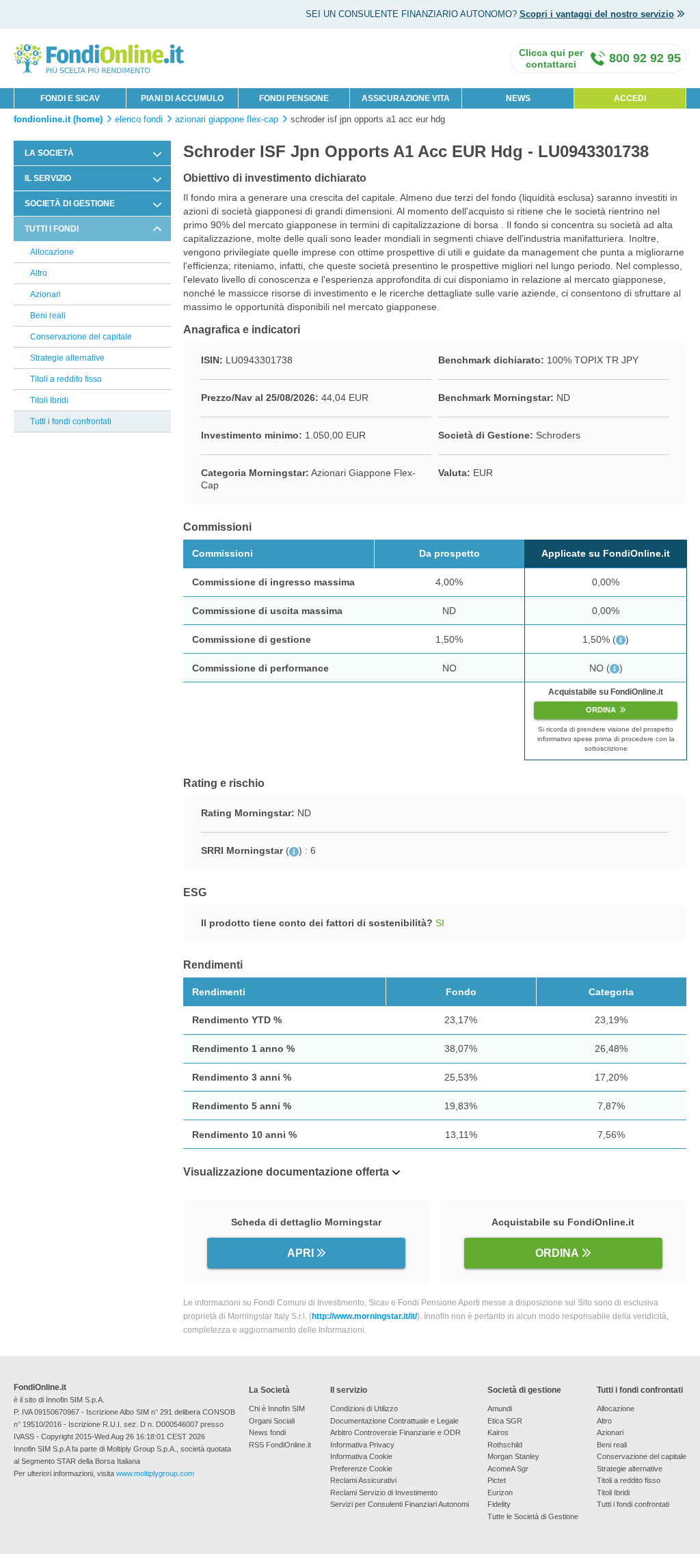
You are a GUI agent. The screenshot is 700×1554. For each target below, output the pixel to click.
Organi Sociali (272, 1421)
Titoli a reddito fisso (66, 379)
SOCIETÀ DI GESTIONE (70, 203)
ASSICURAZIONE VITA (406, 98)
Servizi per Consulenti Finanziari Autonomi (399, 1504)
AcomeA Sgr (507, 1469)
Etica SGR (504, 1421)
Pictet (496, 1480)
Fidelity (499, 1504)
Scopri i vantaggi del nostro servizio (597, 14)
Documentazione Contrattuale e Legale (394, 1421)
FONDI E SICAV (70, 98)
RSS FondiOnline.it (280, 1445)
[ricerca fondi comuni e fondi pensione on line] (99, 58)
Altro (38, 273)
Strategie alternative (67, 358)
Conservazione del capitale (81, 337)
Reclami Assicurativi (363, 1480)
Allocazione (52, 252)
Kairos (498, 1432)
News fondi (267, 1432)
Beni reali (48, 315)
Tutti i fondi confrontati (70, 421)
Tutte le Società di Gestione (532, 1516)
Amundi (499, 1408)
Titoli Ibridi (49, 400)
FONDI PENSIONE (294, 98)
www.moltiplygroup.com (155, 1473)
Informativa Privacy (362, 1445)
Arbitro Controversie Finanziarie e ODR (395, 1432)
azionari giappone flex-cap (226, 119)
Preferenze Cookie (361, 1469)
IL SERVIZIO (48, 178)
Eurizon (500, 1492)
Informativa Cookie (361, 1456)
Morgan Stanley (513, 1456)
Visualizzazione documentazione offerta (286, 1172)
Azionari (45, 294)
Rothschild (504, 1445)
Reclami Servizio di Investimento (384, 1492)
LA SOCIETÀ (49, 153)
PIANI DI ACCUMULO (182, 98)
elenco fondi (139, 119)
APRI (300, 1253)
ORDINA (601, 710)
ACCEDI (630, 98)
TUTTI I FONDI (52, 229)
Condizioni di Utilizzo (364, 1408)
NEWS (518, 98)
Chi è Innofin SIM (277, 1408)
